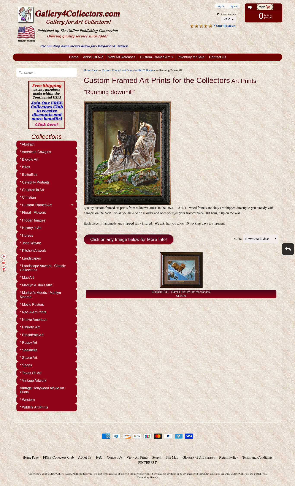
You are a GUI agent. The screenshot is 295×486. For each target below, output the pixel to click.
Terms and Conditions (257, 457)
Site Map (172, 457)
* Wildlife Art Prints (34, 407)
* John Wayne (30, 243)
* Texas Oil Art (30, 373)
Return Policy (228, 457)
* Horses (26, 235)
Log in (220, 6)
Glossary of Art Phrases (198, 457)
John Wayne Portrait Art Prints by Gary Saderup (54, 471)
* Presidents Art (31, 335)
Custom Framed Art (155, 57)
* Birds (25, 167)
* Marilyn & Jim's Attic (36, 285)
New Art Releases (121, 57)
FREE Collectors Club (58, 457)
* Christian (28, 197)
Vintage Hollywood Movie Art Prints (42, 390)
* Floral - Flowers (33, 212)
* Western (27, 400)
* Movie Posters (32, 304)
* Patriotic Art (30, 327)
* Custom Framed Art (36, 205)
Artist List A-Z (93, 57)
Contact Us (217, 57)
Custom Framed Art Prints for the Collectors (128, 70)
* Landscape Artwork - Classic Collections (43, 268)
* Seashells (28, 350)
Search (157, 457)
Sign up (234, 6)
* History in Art (30, 228)
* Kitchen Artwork (33, 250)
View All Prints (137, 457)
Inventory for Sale (191, 57)
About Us (85, 457)
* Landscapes (30, 258)
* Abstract (27, 144)
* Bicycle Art (29, 159)
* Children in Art (32, 190)
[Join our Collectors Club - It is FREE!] (46, 126)
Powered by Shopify (147, 477)
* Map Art (27, 277)
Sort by (238, 239)
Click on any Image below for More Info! (128, 239)
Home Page (91, 70)
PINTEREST (147, 462)
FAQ (99, 457)
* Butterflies (28, 174)
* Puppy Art (28, 342)
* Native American (33, 319)
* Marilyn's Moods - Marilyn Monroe (40, 295)
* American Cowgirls (35, 152)
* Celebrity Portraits (34, 182)
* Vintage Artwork (33, 380)
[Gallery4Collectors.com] (73, 26)
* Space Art (28, 357)
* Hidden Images (32, 220)
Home (73, 57)
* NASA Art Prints (33, 312)
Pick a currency (226, 14)
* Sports (26, 365)
